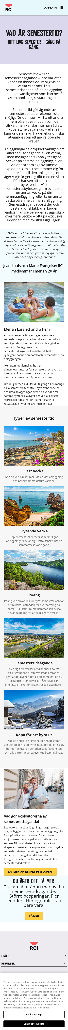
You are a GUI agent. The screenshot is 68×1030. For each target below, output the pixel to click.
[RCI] (9, 7)
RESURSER (8, 963)
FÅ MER (34, 915)
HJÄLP (5, 956)
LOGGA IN (50, 7)
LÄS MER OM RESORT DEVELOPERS (30, 871)
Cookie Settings (34, 1014)
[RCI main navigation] (61, 7)
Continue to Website (34, 1023)
